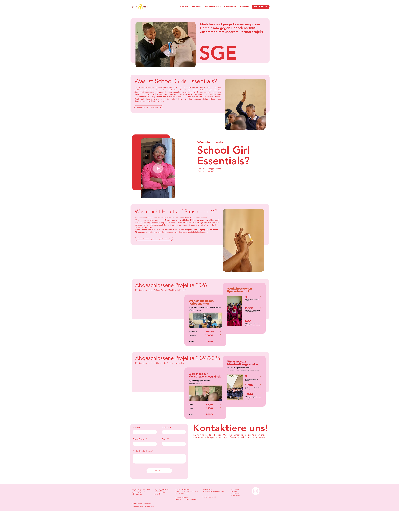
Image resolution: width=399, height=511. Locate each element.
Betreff (165, 439)
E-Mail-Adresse (139, 439)
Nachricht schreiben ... (142, 451)
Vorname (136, 427)
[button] (172, 196)
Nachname (166, 427)
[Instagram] (256, 491)
